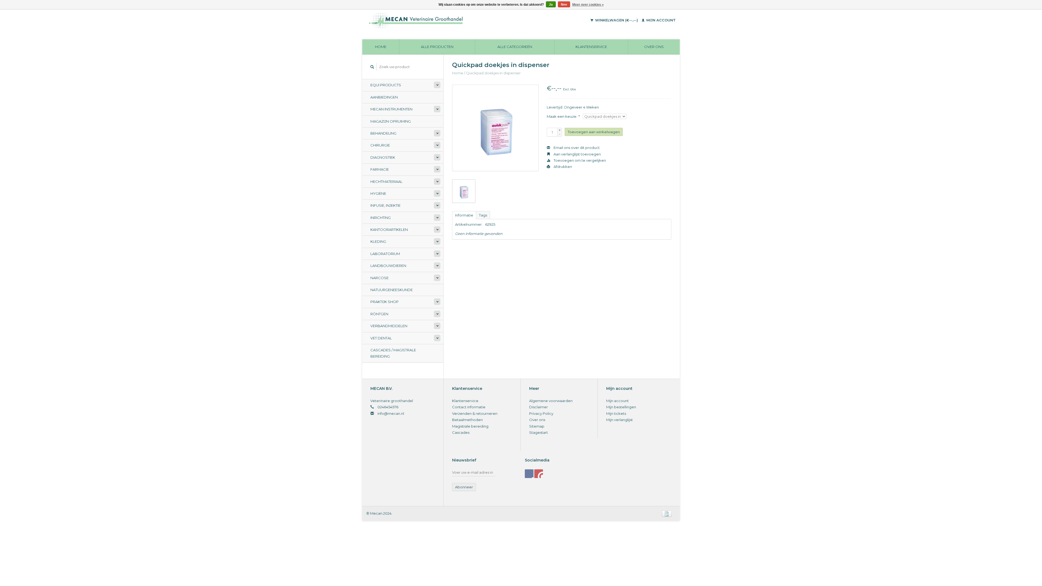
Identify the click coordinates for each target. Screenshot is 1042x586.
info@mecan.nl (390, 413)
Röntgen (379, 314)
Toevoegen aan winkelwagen (594, 132)
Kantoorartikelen (389, 229)
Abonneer (464, 487)
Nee (564, 5)
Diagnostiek (382, 157)
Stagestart (538, 432)
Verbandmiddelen (388, 326)
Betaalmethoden (467, 420)
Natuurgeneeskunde (391, 290)
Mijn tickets (616, 413)
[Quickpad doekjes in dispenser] (495, 128)
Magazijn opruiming (390, 121)
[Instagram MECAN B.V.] (538, 473)
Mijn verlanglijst (619, 420)
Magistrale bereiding (470, 426)
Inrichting (380, 217)
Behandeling (383, 133)
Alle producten (437, 46)
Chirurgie (380, 145)
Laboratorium (385, 253)
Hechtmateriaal (386, 181)
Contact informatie (468, 407)
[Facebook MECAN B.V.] (529, 473)
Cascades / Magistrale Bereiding (393, 353)
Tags (483, 215)
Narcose (379, 278)
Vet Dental (381, 338)
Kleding (378, 241)
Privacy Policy (541, 413)
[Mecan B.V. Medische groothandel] (453, 20)
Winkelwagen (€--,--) (616, 20)
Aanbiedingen (384, 97)
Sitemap (536, 426)
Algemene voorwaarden (551, 401)
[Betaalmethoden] (667, 513)
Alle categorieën (514, 46)
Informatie (464, 215)
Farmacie (379, 169)
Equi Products (385, 85)
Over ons (654, 46)
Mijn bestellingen (621, 407)
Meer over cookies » (588, 5)
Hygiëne (378, 193)
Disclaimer (538, 407)
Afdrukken (562, 166)
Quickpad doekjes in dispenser (493, 73)
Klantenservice (591, 46)
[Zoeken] (372, 67)
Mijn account (660, 20)
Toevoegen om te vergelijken (579, 160)
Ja (551, 5)
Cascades (460, 432)
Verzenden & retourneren (474, 413)
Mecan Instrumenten (391, 109)
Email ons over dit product (576, 147)
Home (380, 46)
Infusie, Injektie (385, 205)
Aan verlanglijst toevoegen (577, 154)
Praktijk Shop (384, 302)
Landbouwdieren (388, 265)
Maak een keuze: (563, 116)
